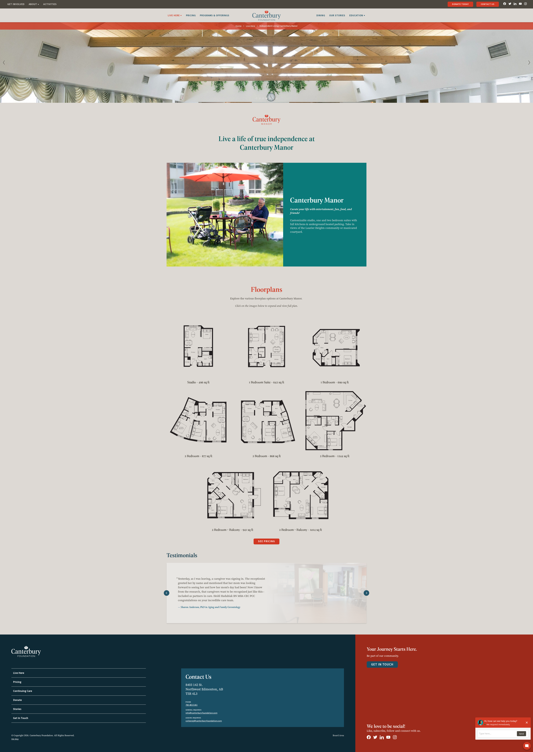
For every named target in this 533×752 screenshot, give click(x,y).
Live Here (250, 25)
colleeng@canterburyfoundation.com (204, 720)
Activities (50, 4)
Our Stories (337, 15)
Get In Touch (20, 718)
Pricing (191, 15)
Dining (320, 15)
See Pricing (266, 541)
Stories (17, 709)
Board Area (338, 735)
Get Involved (16, 4)
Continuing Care (22, 691)
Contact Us (487, 4)
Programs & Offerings (214, 15)
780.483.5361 (192, 705)
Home (239, 25)
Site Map (15, 739)
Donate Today (460, 4)
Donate (17, 700)
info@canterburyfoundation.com (201, 713)
